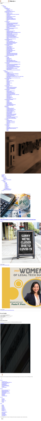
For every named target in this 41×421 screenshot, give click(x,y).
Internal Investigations (9, 59)
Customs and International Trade (11, 41)
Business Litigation (9, 58)
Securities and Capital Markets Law (11, 19)
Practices (1, 315)
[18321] (0, 311)
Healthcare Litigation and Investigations (12, 87)
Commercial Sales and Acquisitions (11, 109)
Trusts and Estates (7, 62)
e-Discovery (8, 123)
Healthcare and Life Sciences (8, 85)
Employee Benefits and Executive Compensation (13, 14)
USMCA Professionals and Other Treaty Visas (12, 37)
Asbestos (8, 101)
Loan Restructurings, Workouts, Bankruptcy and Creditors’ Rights (15, 76)
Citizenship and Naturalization (10, 35)
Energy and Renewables (8, 78)
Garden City (6, 186)
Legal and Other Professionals (7, 179)
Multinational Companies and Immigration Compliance (14, 32)
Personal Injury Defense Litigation (11, 60)
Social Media (8, 52)
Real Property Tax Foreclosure (10, 115)
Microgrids (8, 82)
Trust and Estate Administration (11, 65)
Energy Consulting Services (10, 80)
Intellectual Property (9, 96)
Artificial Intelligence (9, 120)
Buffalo (6, 183)
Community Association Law (10, 110)
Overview (5, 6)
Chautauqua (6, 184)
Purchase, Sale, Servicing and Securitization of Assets (13, 77)
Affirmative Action (9, 47)
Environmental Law (7, 21)
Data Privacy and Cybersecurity (11, 93)
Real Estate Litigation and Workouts (11, 114)
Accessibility (3, 413)
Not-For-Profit (4, 393)
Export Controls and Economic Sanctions (12, 42)
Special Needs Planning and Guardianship (12, 68)
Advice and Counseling (10, 46)
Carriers (8, 126)
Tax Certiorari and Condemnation (11, 117)
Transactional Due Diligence (10, 28)
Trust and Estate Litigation (10, 67)
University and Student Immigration (11, 36)
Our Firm (3, 180)
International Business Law (8, 39)
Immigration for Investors (10, 31)
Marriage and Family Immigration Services (12, 34)
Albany (6, 182)
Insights (3, 175)
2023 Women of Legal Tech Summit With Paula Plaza (7, 310)
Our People (3, 174)
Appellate (8, 57)
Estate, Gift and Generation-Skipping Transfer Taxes (13, 66)
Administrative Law (7, 8)
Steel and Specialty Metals (10, 105)
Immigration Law (7, 29)
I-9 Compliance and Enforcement (11, 50)
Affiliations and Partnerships (7, 189)
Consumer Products (9, 102)
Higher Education (7, 89)
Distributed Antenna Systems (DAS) (11, 128)
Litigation (6, 56)
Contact (3, 190)
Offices (1, 403)
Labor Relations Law (9, 51)
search (1, 2)
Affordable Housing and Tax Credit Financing (12, 73)
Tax (7, 20)
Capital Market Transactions (10, 74)
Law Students (5, 178)
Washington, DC (7, 188)
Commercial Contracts (9, 13)
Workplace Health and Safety (10, 55)
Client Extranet (4, 414)
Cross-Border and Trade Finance (11, 75)
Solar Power (8, 84)
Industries (5, 70)
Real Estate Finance (9, 113)
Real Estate (6, 106)
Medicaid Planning (9, 69)
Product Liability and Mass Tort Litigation (12, 61)
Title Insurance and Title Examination (11, 118)
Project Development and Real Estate (11, 98)
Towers (8, 130)
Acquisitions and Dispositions (10, 108)
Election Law (8, 10)
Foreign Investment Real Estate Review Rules (17, 418)
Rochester (6, 187)
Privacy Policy (4, 412)
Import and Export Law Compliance (11, 43)
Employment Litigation (10, 49)
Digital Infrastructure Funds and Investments (12, 127)
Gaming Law (8, 15)
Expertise (3, 5)
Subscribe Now (2, 323)
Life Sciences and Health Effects (11, 88)
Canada (3, 406)
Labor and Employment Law (8, 44)
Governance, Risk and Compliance (11, 16)
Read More (1, 221)
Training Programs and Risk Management (12, 53)
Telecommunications (7, 124)
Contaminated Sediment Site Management (12, 23)
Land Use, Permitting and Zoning (11, 25)
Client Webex (3, 415)
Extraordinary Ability (9, 33)
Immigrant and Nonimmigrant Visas (11, 38)
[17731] (0, 266)
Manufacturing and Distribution (9, 99)
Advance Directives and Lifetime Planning (12, 64)
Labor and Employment (10, 97)
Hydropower (8, 81)
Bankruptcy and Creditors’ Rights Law (10, 11)
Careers (3, 176)
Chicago (6, 185)
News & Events (4, 400)
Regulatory (8, 27)
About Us (3, 398)
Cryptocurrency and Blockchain (11, 121)
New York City (4, 409)
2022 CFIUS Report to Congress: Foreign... (28, 418)
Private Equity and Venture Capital (11, 18)
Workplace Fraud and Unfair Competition (12, 54)
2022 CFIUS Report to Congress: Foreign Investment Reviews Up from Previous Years (18, 219)
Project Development (9, 112)
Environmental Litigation (10, 24)
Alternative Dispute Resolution (11, 48)
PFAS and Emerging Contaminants (11, 26)
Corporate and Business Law (10, 92)
